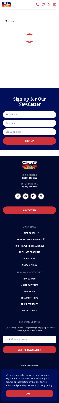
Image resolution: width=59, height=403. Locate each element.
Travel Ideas (29, 278)
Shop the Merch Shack (29, 239)
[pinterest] (41, 196)
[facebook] (33, 196)
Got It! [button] (29, 393)
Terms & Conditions (29, 366)
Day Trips (29, 291)
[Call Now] (37, 5)
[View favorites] (43, 5)
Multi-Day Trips (29, 285)
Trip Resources (29, 304)
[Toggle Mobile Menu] (54, 4)
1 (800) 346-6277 (29, 178)
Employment (29, 258)
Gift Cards (30, 233)
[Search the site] (49, 5)
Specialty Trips (29, 298)
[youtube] (25, 196)
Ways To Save (29, 310)
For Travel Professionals (29, 246)
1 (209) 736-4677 (29, 186)
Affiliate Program (29, 252)
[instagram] (18, 196)
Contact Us (29, 210)
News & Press (29, 265)
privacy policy (45, 385)
